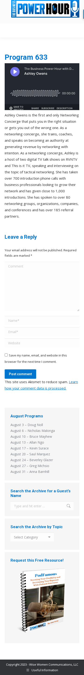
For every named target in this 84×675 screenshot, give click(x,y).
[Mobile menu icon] (74, 30)
